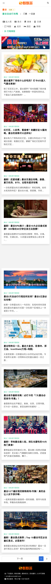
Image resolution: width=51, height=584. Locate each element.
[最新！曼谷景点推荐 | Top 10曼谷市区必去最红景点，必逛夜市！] (25, 521)
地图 (9, 26)
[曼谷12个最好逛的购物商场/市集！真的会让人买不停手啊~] (25, 474)
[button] (4, 3)
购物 (38, 26)
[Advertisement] (25, 256)
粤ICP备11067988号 (21, 579)
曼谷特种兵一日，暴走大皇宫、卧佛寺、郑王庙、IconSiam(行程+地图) (25, 347)
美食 (29, 21)
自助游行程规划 (14, 77)
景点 (19, 21)
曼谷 (4, 9)
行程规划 (11, 31)
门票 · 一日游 (29, 13)
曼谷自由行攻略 (10, 13)
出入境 (8, 21)
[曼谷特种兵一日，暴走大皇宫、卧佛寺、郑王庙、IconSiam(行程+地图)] (25, 329)
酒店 (28, 26)
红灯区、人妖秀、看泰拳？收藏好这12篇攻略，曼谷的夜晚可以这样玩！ (25, 131)
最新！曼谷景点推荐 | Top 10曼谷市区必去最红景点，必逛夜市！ (25, 539)
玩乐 (18, 26)
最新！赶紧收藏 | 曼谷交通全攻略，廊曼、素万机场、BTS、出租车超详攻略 (25, 181)
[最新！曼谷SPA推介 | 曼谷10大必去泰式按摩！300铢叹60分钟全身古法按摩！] (25, 209)
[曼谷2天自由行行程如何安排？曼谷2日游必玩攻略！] (25, 280)
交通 (38, 21)
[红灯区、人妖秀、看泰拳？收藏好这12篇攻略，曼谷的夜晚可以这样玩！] (25, 113)
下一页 (20, 558)
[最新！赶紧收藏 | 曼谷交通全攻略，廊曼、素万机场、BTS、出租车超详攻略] (25, 162)
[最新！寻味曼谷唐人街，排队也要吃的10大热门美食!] (25, 425)
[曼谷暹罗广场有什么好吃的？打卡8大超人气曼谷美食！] (25, 63)
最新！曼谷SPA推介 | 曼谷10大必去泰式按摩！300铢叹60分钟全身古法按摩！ (25, 227)
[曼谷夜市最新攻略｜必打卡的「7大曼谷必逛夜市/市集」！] (25, 378)
